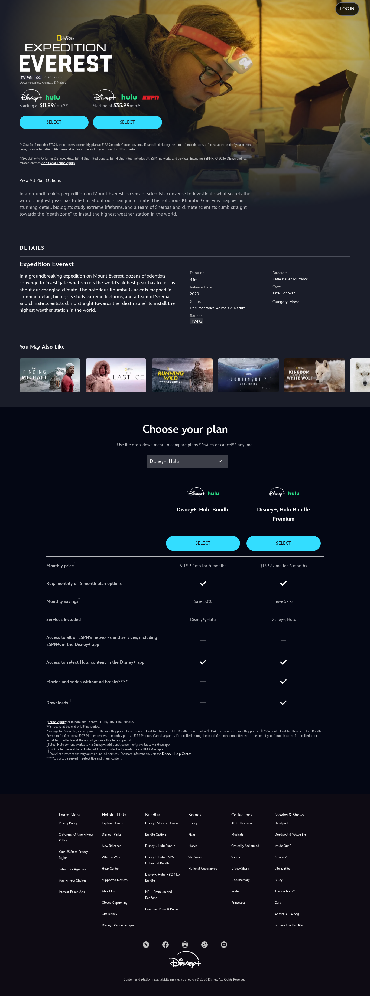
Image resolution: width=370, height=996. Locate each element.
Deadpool (281, 823)
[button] (120, 815)
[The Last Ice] (116, 375)
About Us (108, 891)
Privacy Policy (68, 823)
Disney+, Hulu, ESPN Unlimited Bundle (159, 860)
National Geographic (202, 868)
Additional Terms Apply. (58, 163)
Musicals (237, 834)
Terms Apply (57, 722)
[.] (146, 944)
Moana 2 (281, 857)
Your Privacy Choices (72, 880)
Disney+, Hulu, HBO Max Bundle (162, 877)
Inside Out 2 (283, 846)
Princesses (238, 903)
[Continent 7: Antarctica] (248, 375)
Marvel (193, 846)
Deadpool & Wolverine (290, 834)
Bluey (278, 880)
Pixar (191, 834)
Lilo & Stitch (283, 868)
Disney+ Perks (111, 834)
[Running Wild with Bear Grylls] (182, 375)
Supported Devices (115, 880)
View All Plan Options (40, 180)
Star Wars (195, 857)
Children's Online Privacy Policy (76, 837)
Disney (192, 823)
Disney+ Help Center (176, 754)
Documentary (240, 880)
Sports (235, 857)
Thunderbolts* (285, 891)
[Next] (359, 374)
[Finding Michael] (50, 375)
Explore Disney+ (113, 823)
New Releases (111, 846)
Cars (278, 903)
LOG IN (347, 8)
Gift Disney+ (110, 914)
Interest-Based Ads (72, 892)
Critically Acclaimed (245, 846)
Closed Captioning (115, 903)
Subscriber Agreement (74, 869)
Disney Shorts (240, 868)
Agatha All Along (287, 914)
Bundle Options (156, 834)
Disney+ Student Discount (162, 823)
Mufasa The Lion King (290, 925)
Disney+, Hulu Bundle (160, 846)
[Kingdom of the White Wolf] (314, 375)
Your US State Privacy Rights (73, 855)
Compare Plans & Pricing (162, 909)
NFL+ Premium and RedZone (158, 895)
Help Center (110, 868)
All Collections (241, 823)
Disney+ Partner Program (119, 925)
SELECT (54, 122)
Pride (235, 891)
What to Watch (112, 857)
